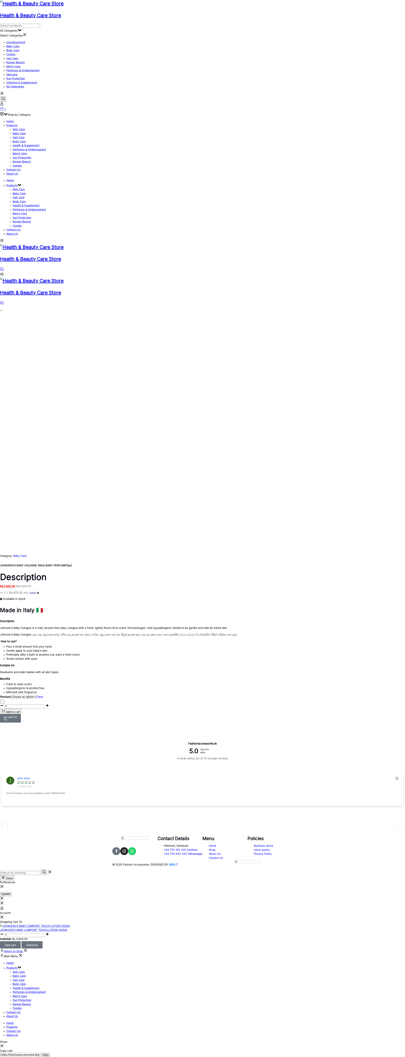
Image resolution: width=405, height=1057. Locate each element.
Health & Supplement (26, 145)
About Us (12, 173)
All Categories (15, 86)
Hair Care (12, 58)
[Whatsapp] (132, 851)
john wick (23, 778)
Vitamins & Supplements (21, 82)
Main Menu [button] (11, 956)
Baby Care (12, 46)
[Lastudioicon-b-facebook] (116, 851)
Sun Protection (15, 78)
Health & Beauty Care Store (30, 15)
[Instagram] (124, 851)
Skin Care (19, 129)
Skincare (11, 74)
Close (9, 878)
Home (10, 121)
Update (5, 894)
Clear (40, 696)
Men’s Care (13, 66)
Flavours (5, 696)
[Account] (2, 104)
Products (12, 125)
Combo (10, 54)
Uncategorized (15, 42)
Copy (45, 1054)
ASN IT (173, 864)
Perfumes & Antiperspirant (23, 70)
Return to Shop (14, 951)
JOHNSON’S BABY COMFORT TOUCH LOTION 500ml (33, 930)
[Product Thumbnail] (1, 310)
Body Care (12, 50)
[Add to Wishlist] (2, 702)
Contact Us (13, 169)
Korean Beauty (15, 62)
